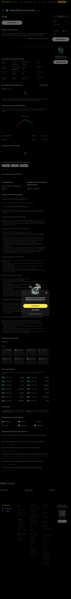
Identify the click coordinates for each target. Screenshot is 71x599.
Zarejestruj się (35, 306)
